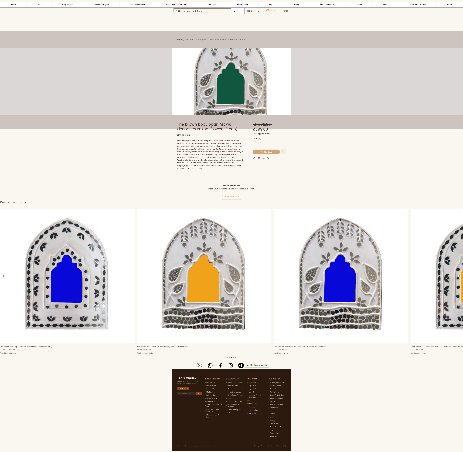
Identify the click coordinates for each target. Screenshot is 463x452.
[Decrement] (255, 143)
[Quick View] (67, 276)
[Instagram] (231, 365)
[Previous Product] (3, 276)
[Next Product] (459, 276)
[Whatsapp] (210, 365)
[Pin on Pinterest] (259, 158)
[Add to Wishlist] (283, 152)
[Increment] (262, 143)
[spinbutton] (258, 143)
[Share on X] (268, 158)
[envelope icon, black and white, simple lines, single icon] (200, 365)
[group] (231, 281)
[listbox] (253, 11)
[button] (253, 11)
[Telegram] (241, 365)
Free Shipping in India (261, 134)
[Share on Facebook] (254, 158)
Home (180, 39)
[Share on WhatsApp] (263, 158)
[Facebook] (220, 365)
